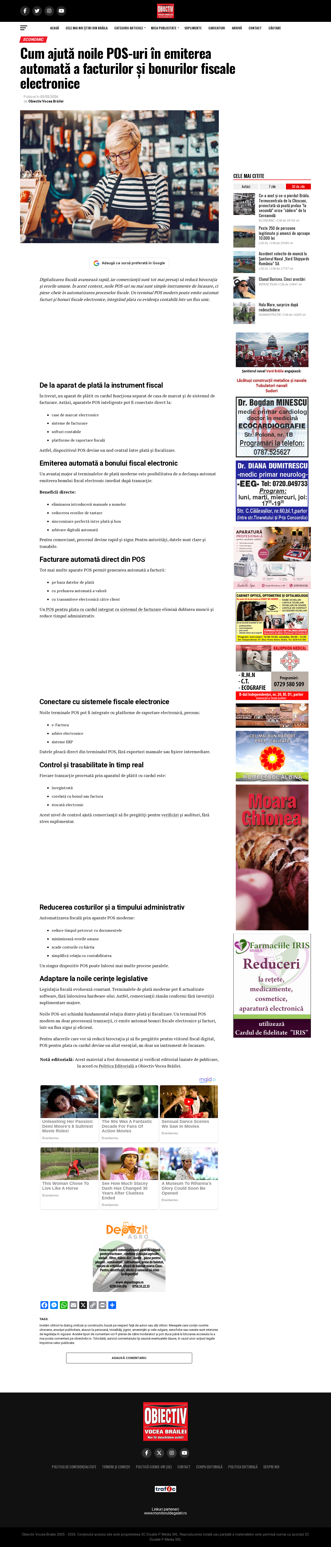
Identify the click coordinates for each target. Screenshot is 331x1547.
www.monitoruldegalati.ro (165, 1513)
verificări (170, 815)
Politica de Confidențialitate (74, 1466)
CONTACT (255, 27)
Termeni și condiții (116, 1466)
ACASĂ (54, 27)
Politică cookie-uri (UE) (154, 1466)
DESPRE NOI (271, 1466)
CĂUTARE (274, 27)
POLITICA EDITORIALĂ (243, 1466)
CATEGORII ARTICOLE (128, 27)
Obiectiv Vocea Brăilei (45, 101)
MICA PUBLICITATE (163, 27)
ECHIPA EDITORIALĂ (209, 1466)
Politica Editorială (116, 1066)
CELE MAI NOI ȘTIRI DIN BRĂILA (87, 27)
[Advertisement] (129, 342)
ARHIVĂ (237, 27)
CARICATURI (216, 27)
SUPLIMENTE (193, 27)
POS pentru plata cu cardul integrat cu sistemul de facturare (103, 609)
